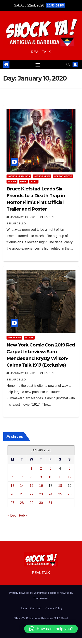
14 (22, 485)
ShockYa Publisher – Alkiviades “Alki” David (41, 618)
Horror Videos (63, 176)
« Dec (12, 515)
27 (12, 503)
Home (23, 608)
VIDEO (33, 181)
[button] (68, 64)
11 (60, 477)
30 (41, 503)
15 (31, 485)
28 (22, 503)
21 (22, 494)
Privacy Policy (53, 608)
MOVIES (12, 181)
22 (31, 494)
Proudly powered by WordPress (28, 592)
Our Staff (35, 608)
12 (69, 477)
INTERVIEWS (14, 337)
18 (60, 485)
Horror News (42, 176)
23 (41, 494)
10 (50, 477)
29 (31, 503)
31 (50, 503)
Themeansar (40, 598)
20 (12, 494)
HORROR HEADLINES (19, 176)
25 (60, 494)
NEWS (23, 181)
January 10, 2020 (24, 217)
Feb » (23, 515)
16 (41, 485)
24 (50, 494)
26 (69, 494)
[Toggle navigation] (38, 65)
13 (12, 485)
